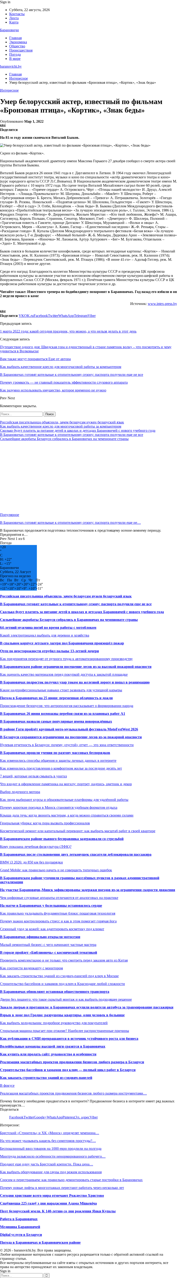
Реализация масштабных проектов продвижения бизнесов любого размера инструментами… (73, 1093)
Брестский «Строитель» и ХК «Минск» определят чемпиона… (49, 1133)
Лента (14, 18)
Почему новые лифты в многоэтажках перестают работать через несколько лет (62, 1188)
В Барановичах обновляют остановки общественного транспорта (54, 992)
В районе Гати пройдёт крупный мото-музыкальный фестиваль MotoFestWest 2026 (69, 729)
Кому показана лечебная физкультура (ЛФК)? (35, 847)
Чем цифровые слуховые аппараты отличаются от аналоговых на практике (59, 898)
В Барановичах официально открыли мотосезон (40, 937)
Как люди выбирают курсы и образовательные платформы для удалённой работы (64, 800)
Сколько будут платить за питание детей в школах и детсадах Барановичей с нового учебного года (77, 430)
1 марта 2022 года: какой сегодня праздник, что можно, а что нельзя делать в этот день (68, 331)
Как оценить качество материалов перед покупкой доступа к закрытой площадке (64, 674)
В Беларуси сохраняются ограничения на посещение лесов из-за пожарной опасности (71, 737)
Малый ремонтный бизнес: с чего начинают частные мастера (48, 945)
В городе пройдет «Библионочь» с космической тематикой (48, 952)
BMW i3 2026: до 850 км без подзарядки (31, 862)
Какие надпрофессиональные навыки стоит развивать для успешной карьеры (61, 690)
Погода (15, 54)
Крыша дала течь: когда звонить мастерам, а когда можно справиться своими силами (66, 815)
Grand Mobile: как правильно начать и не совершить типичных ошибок (56, 870)
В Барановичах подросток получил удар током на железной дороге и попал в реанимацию (75, 682)
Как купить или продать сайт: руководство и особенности (48, 1054)
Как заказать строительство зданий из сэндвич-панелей (46, 1078)
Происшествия (20, 50)
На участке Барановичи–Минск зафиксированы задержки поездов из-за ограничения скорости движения (87, 890)
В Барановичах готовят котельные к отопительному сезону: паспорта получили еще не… (70, 523)
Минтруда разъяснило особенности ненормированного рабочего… (53, 1156)
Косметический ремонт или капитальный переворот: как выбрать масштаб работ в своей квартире (77, 831)
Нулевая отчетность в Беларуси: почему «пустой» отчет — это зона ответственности (67, 745)
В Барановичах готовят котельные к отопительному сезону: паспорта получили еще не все (71, 435)
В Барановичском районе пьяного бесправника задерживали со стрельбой (62, 839)
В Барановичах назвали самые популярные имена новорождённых (56, 721)
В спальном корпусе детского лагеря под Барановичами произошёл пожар (62, 643)
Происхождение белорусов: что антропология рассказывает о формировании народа (66, 706)
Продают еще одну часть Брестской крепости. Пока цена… (46, 1164)
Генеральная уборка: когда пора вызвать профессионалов (45, 823)
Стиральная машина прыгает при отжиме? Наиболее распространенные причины (64, 1031)
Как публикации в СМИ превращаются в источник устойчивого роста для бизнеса (69, 1038)
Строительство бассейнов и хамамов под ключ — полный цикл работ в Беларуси (68, 1070)
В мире (15, 59)
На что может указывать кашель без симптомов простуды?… (48, 1141)
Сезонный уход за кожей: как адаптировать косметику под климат (52, 929)
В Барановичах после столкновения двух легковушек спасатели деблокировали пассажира (75, 854)
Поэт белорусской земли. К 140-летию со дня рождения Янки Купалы (58, 1211)
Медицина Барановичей (20, 1227)
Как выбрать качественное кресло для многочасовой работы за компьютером (60, 426)
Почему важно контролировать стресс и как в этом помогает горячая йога (58, 921)
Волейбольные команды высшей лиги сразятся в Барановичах (52, 1046)
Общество (17, 46)
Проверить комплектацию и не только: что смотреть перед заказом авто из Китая (64, 960)
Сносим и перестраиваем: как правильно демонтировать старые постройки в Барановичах (71, 1180)
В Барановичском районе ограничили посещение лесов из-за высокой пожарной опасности (75, 667)
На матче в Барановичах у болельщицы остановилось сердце (51, 905)
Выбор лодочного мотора (20, 792)
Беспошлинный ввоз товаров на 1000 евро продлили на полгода (50, 1148)
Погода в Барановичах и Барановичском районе (40, 1242)
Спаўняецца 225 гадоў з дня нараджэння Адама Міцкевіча (48, 1203)
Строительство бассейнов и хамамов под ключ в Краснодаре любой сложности (62, 984)
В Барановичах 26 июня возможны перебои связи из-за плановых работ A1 (62, 714)
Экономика (18, 42)
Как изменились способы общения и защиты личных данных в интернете (58, 760)
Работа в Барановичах (19, 1219)
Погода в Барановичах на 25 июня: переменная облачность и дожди (56, 698)
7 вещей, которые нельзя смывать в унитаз (33, 776)
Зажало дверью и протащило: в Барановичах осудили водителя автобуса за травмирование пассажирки (86, 1007)
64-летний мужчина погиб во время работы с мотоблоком (48, 627)
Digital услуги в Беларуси (21, 1235)
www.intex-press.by (162, 304)
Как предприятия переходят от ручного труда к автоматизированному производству (66, 659)
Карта (13, 22)
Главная (15, 38)
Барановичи (9, 30)
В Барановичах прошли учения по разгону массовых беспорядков (55, 753)
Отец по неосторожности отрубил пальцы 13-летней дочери (49, 651)
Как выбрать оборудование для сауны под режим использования (51, 1172)
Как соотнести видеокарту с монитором (31, 968)
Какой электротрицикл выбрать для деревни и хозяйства (44, 635)
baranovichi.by (11, 66)
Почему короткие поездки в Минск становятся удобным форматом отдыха (58, 807)
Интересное (9, 90)
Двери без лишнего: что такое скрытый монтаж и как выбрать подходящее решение (66, 999)
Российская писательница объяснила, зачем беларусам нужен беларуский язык (62, 422)
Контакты (17, 14)
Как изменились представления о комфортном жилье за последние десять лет (61, 768)
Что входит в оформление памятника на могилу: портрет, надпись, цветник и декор (66, 784)
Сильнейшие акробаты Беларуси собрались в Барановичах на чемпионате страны (64, 439)
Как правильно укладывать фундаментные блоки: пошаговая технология (57, 913)
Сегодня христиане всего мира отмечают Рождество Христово (52, 1195)
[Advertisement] (88, 477)
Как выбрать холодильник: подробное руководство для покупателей (54, 1023)
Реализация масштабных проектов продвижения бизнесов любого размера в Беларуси (72, 1062)
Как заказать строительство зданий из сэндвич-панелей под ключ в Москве (59, 976)
